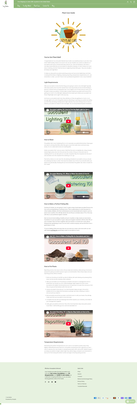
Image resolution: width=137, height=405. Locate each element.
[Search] (131, 2)
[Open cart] (134, 2)
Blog (53, 5)
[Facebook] (45, 382)
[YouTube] (55, 382)
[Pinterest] (52, 382)
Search (79, 374)
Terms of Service (82, 384)
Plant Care (37, 5)
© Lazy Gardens (9, 397)
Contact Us (46, 5)
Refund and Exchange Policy (85, 379)
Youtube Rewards (82, 386)
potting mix (54, 230)
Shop (18, 5)
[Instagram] (48, 382)
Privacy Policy (81, 381)
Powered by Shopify (11, 399)
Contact (80, 376)
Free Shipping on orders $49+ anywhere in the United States (34, 1)
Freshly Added (27, 5)
